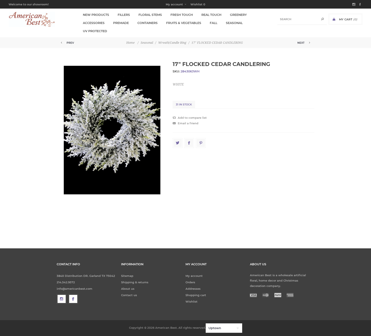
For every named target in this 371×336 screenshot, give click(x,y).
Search (322, 19)
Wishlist (192, 301)
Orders (190, 282)
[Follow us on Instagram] (62, 299)
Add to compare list (192, 117)
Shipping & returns (134, 282)
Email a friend (188, 123)
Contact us (129, 295)
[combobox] (302, 19)
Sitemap (127, 276)
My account (174, 4)
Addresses (193, 288)
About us (127, 288)
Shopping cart (196, 295)
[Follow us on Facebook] (73, 299)
